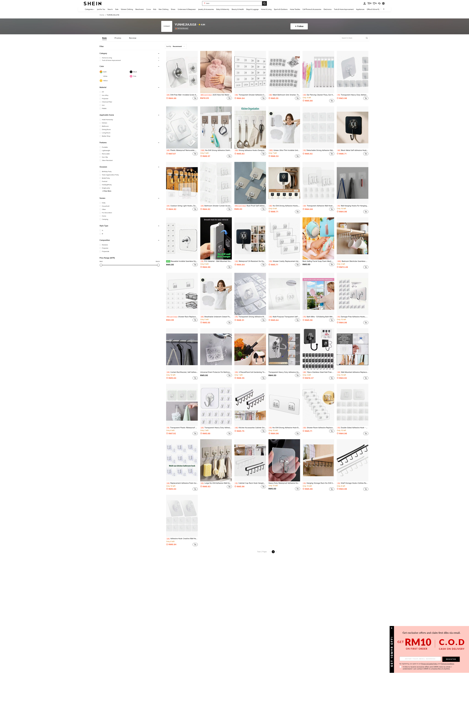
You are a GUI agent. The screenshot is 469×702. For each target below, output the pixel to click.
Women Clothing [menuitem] (127, 9)
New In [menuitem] (110, 9)
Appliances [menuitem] (360, 9)
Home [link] (102, 15)
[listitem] (182, 28)
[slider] (101, 265)
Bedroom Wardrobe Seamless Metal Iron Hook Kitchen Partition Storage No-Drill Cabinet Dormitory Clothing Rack (352, 261)
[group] (130, 58)
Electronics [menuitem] (327, 9)
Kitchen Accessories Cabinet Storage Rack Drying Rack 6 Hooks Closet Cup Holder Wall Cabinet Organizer (250, 428)
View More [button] (107, 191)
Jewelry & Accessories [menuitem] (206, 9)
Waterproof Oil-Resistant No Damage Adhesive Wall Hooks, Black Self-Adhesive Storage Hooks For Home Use (250, 261)
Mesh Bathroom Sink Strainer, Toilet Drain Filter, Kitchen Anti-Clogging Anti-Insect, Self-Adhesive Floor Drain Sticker (284, 95)
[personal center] (364, 3)
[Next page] (276, 551)
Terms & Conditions (447, 664)
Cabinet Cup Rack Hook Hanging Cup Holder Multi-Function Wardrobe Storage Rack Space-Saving (250, 483)
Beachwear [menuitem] (139, 9)
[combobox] (176, 46)
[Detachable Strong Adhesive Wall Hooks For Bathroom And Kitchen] (318, 127)
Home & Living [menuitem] (266, 9)
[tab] (104, 38)
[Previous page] (270, 551)
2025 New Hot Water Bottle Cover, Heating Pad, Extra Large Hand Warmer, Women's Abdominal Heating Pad (216, 95)
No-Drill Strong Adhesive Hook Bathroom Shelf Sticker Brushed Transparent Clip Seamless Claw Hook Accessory (284, 428)
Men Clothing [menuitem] (163, 9)
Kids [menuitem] (154, 9)
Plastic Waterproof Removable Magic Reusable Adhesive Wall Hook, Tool (182, 150)
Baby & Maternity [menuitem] (222, 9)
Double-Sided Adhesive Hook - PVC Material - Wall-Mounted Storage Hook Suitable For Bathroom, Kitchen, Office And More (352, 428)
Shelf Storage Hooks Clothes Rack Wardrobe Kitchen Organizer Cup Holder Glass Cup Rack (352, 483)
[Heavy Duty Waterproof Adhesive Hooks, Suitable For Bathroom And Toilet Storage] (284, 460)
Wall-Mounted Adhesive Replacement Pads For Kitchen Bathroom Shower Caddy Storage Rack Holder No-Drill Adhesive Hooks (352, 372)
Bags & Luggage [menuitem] (252, 9)
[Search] (264, 3)
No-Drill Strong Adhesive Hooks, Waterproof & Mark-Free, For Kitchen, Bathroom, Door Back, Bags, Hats (284, 206)
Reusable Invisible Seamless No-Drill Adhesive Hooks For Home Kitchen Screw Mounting (182, 261)
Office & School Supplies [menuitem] (375, 9)
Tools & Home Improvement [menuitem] (344, 9)
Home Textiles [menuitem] (295, 9)
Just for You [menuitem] (101, 9)
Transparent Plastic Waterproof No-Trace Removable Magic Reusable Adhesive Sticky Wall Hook (182, 428)
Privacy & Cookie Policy (429, 664)
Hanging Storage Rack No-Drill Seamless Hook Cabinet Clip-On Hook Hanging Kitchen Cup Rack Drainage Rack (318, 483)
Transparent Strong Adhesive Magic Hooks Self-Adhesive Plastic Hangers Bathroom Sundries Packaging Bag (250, 317)
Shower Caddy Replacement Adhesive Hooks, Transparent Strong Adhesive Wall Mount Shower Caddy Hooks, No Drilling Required (284, 261)
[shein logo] (92, 3)
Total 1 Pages (262, 552)
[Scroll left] (381, 9)
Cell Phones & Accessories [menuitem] (312, 9)
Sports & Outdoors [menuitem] (281, 9)
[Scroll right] (384, 9)
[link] (369, 3)
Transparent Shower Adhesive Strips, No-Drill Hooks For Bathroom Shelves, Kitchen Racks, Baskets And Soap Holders (250, 95)
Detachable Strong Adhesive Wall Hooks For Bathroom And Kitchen (318, 150)
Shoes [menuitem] (173, 9)
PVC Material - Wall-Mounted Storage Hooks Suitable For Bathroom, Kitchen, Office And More (216, 261)
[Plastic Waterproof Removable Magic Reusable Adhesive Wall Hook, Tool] (182, 127)
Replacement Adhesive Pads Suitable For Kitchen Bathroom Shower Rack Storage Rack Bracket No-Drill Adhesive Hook (182, 483)
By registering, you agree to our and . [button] (427, 664)
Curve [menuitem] (148, 9)
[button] (379, 3)
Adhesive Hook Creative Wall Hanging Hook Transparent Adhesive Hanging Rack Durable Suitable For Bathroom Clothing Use (182, 539)
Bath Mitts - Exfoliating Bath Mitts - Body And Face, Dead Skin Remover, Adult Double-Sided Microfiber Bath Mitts (318, 317)
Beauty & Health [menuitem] (238, 9)
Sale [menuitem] (116, 9)
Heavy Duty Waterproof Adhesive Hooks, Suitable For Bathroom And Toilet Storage (284, 483)
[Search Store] (367, 38)
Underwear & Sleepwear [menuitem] (187, 9)
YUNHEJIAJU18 (185, 24)
